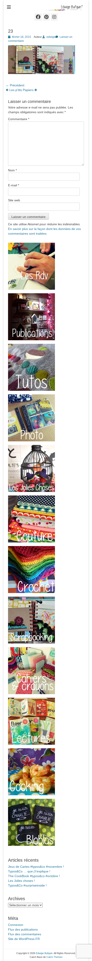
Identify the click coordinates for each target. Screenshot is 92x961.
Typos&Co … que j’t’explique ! (29, 871)
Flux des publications (23, 929)
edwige (50, 36)
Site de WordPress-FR (24, 939)
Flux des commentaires (24, 934)
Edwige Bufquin (44, 953)
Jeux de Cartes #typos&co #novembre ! (36, 866)
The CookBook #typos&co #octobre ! (34, 876)
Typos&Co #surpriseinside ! (27, 885)
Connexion (15, 925)
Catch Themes (54, 957)
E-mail (13, 185)
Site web (14, 200)
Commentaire (18, 119)
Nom (12, 170)
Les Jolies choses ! (21, 880)
